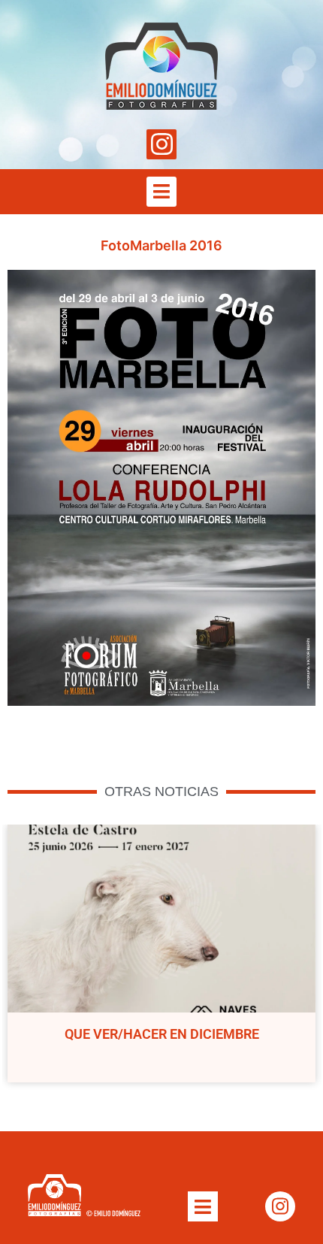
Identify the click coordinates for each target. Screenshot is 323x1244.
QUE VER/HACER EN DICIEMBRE (162, 1034)
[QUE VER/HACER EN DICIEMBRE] (161, 918)
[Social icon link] (161, 144)
